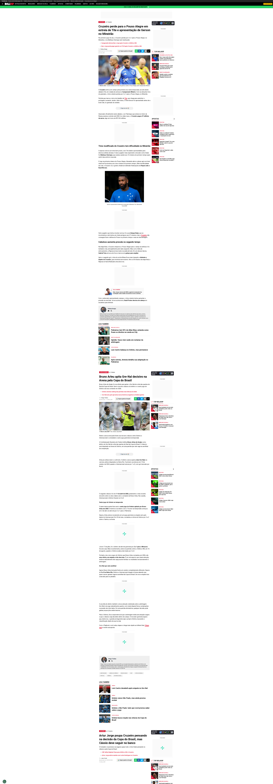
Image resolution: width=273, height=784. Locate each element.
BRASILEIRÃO (31, 4)
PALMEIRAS (78, 4)
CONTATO (115, 58)
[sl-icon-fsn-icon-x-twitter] (166, 50)
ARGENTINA (109, 55)
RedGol (133, 58)
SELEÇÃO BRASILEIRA (102, 4)
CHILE (120, 55)
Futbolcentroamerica (142, 58)
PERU (136, 55)
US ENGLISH (143, 55)
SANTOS (85, 4)
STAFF (109, 58)
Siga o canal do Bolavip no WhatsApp (135, 7)
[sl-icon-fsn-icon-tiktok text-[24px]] (169, 50)
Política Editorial (130, 68)
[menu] (2, 4)
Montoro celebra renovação (77, 1)
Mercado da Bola (42, 4)
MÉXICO (132, 55)
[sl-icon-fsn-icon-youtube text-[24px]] (172, 50)
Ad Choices (139, 68)
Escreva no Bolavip (125, 58)
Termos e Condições (123, 42)
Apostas (60, 4)
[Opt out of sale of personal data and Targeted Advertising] (4, 781)
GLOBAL (126, 55)
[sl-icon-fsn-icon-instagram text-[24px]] (163, 50)
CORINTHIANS (69, 4)
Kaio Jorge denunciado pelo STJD (61, 1)
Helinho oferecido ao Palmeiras (31, 1)
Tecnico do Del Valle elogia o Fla (15, 1)
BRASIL (116, 55)
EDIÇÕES (102, 55)
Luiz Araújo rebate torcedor (46, 1)
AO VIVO (92, 4)
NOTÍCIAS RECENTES (20, 4)
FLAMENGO (53, 4)
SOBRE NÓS (103, 58)
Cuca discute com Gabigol (91, 1)
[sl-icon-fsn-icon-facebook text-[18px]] (160, 50)
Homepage (166, 33)
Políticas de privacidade (118, 68)
